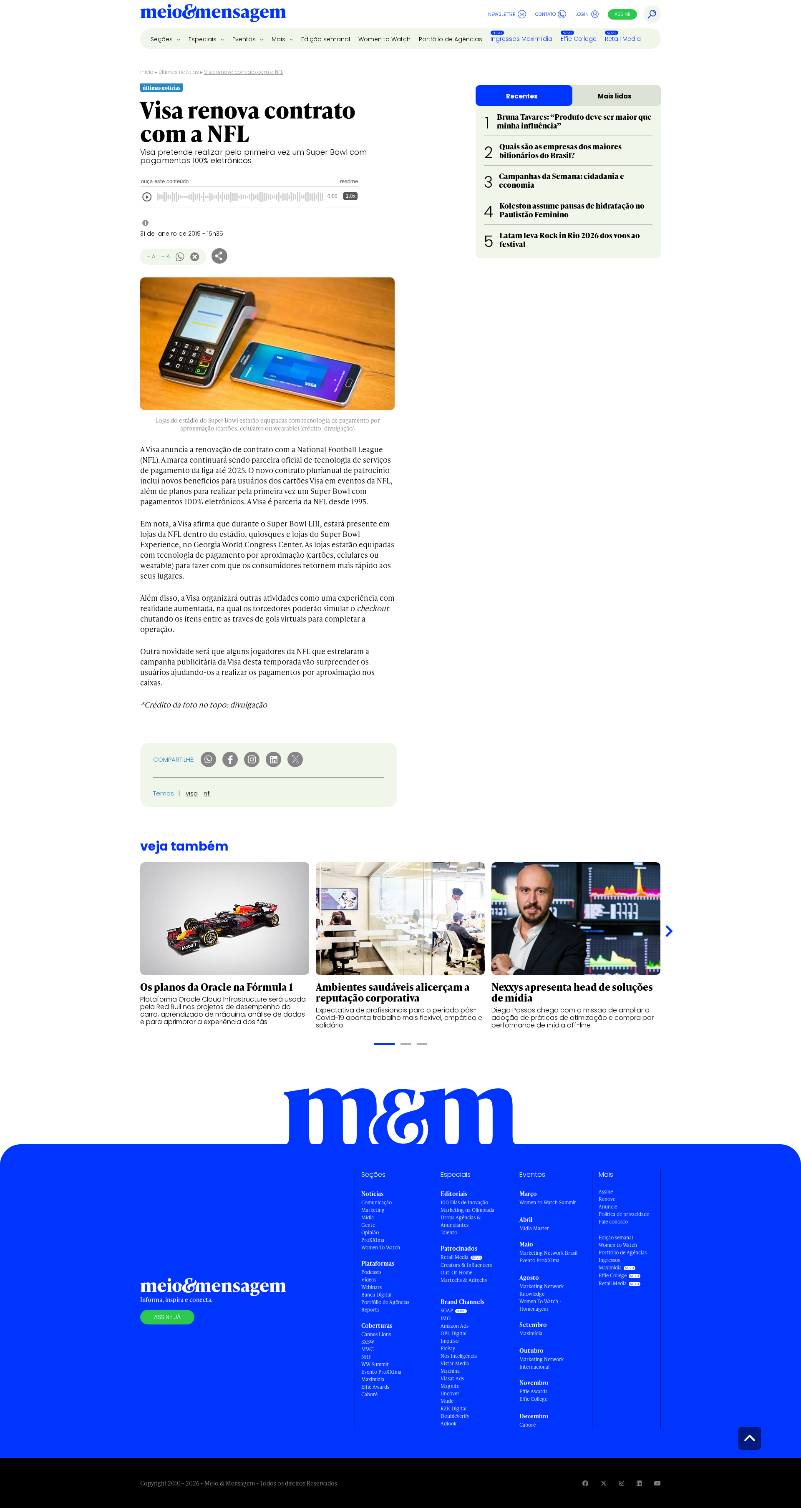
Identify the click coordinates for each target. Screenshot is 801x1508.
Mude (447, 1401)
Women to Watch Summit (547, 1202)
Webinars (371, 1287)
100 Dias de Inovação (464, 1202)
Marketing (373, 1209)
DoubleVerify (455, 1416)
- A (151, 256)
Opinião (370, 1232)
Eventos (244, 39)
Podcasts (371, 1272)
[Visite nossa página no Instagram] (621, 1483)
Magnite (450, 1386)
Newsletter (502, 14)
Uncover (450, 1393)
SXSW (367, 1341)
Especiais (203, 39)
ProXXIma (372, 1240)
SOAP (447, 1310)
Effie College (579, 39)
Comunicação (376, 1202)
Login (582, 14)
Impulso (449, 1340)
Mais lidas (615, 96)
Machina (450, 1371)
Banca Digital (376, 1294)
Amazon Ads (455, 1325)
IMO (446, 1318)
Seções (162, 39)
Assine (622, 14)
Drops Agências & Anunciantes (461, 1221)
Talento (449, 1232)
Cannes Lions (376, 1334)
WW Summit (375, 1364)
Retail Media (623, 39)
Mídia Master (534, 1228)
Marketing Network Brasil (548, 1252)
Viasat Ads (452, 1378)
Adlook (448, 1423)
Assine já (167, 1317)
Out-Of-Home (456, 1272)
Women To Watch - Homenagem (540, 1305)
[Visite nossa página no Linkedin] (639, 1483)
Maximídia (372, 1379)
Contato (545, 14)
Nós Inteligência (459, 1355)
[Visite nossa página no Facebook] (585, 1483)
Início (147, 72)
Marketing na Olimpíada (467, 1209)
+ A (165, 256)
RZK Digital (453, 1408)
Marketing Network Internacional (541, 1363)
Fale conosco (613, 1221)
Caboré (369, 1394)
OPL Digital (453, 1333)
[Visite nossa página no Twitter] (604, 1483)
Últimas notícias (179, 72)
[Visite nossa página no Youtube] (657, 1483)
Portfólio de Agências (450, 39)
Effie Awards (375, 1386)
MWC (367, 1349)
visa (192, 793)
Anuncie (608, 1206)
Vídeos (368, 1279)
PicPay (448, 1348)
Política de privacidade (624, 1214)
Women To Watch (380, 1247)
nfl (207, 793)
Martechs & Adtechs (464, 1280)
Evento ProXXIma (381, 1371)
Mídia (367, 1217)
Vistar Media (455, 1363)
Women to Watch (384, 39)
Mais (279, 39)
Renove (607, 1199)
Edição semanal (325, 39)
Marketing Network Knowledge (541, 1290)
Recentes (522, 96)
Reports (370, 1309)
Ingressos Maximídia (521, 39)
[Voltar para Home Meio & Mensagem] (213, 14)
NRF (366, 1356)
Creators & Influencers (466, 1265)
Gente (368, 1225)
